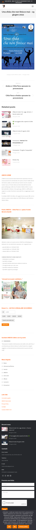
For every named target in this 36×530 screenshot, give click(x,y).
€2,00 (4, 316)
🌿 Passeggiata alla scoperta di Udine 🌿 (23, 122)
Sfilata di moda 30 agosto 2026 (21, 131)
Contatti (6, 382)
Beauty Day (16, 160)
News (5, 363)
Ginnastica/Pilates (9, 366)
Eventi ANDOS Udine (8, 25)
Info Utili (6, 375)
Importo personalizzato (8, 320)
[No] (34, 520)
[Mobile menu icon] (32, 6)
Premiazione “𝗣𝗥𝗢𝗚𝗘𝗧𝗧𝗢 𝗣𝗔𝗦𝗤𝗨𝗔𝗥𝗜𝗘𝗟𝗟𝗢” (20, 142)
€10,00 (14, 316)
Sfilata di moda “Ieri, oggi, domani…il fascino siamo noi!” (22, 113)
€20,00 (19, 316)
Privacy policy (23, 526)
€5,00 (9, 316)
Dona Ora (5, 324)
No (15, 526)
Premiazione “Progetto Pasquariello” (22, 150)
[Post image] (6, 114)
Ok (9, 526)
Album (5, 379)
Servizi (5, 369)
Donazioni (6, 385)
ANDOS (6, 372)
